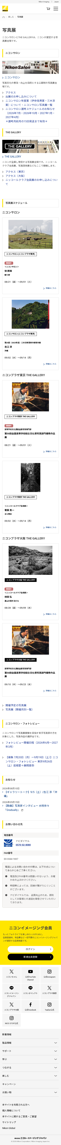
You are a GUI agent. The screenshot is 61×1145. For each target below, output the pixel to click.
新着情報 (6, 1034)
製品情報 (6, 1043)
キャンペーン (9, 1084)
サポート (6, 1051)
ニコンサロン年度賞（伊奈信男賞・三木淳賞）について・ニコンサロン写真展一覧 (30, 103)
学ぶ (4, 1059)
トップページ (3, 17)
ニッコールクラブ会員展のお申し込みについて (32, 182)
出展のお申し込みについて (21, 96)
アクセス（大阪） (16, 175)
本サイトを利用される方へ (16, 1104)
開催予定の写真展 (16, 705)
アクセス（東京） (16, 171)
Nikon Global (8, 1128)
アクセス (11, 92)
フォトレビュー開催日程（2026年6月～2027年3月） (32, 744)
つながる (6, 1067)
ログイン (30, 949)
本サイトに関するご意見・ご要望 (19, 1116)
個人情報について (11, 1110)
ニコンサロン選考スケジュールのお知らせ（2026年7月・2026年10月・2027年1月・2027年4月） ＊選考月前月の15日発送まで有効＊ (30, 115)
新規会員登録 (30, 957)
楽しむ (11, 17)
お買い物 (6, 1092)
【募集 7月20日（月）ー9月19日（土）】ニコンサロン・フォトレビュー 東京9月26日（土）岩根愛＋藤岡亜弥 (32, 761)
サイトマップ (9, 1122)
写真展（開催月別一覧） (20, 709)
